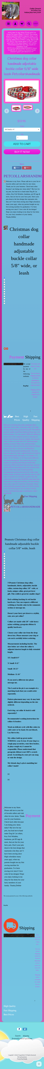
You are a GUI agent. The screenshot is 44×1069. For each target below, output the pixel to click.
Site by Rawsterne (22, 1057)
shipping (26, 1036)
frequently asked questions (22, 1038)
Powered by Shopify (22, 1059)
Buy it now (22, 152)
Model (22, 126)
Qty (22, 134)
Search (18, 1036)
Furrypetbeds (21, 1055)
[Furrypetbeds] (10, 11)
